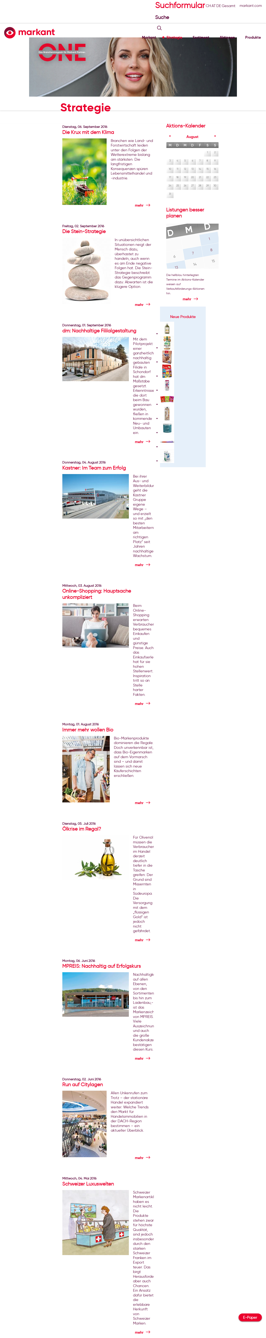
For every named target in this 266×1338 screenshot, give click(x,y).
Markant (149, 37)
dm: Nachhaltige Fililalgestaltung (99, 331)
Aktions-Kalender (186, 126)
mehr (139, 205)
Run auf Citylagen (82, 1084)
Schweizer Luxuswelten (88, 1184)
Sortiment (201, 37)
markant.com (251, 5)
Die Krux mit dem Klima (88, 132)
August (192, 136)
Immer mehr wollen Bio (87, 730)
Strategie (174, 37)
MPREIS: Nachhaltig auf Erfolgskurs (101, 966)
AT (214, 6)
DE (218, 6)
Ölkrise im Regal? (81, 829)
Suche (162, 17)
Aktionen (227, 37)
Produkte (253, 37)
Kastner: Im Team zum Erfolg (94, 468)
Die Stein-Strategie (84, 231)
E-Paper (250, 1317)
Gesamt (228, 6)
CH (208, 6)
